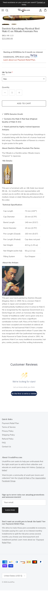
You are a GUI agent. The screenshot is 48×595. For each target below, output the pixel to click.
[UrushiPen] (24, 10)
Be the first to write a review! (24, 393)
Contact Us (6, 446)
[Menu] (2, 10)
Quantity (5, 87)
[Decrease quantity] (5, 93)
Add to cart (24, 103)
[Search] (8, 10)
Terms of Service (9, 427)
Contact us (41, 2)
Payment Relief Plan (10, 423)
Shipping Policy (8, 435)
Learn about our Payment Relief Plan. (19, 60)
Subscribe (10, 510)
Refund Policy (7, 439)
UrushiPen (10, 582)
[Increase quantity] (19, 93)
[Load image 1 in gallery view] (24, 17)
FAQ (4, 442)
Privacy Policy (7, 431)
